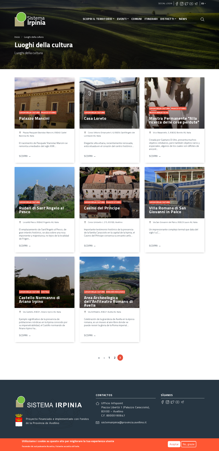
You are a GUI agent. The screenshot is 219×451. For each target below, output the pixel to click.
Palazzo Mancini (34, 118)
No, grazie (189, 444)
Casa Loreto (95, 118)
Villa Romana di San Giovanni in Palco (167, 210)
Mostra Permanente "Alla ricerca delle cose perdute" (174, 120)
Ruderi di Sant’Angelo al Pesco (41, 210)
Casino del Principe (102, 208)
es (202, 3)
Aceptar (174, 444)
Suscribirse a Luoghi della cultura (16, 370)
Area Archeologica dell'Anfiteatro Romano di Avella (108, 301)
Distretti (167, 19)
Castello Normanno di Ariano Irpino (39, 299)
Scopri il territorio (97, 19)
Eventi (122, 19)
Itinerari (151, 19)
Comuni (136, 19)
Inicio (17, 37)
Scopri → (25, 156)
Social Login (165, 3)
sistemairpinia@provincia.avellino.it (124, 422)
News (183, 19)
